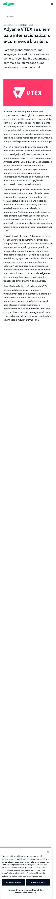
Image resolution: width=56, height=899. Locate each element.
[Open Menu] (52, 4)
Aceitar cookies (13, 882)
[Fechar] (48, 852)
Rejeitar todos (38, 882)
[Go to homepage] (8, 4)
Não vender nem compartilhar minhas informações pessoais (26, 891)
